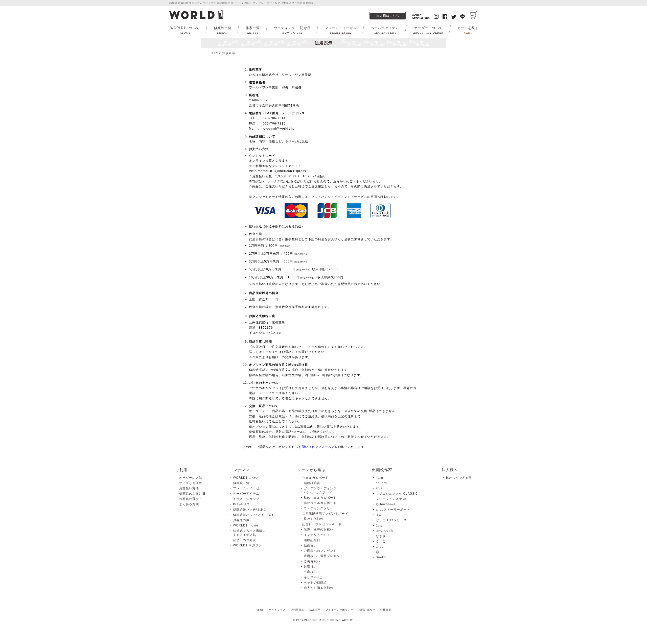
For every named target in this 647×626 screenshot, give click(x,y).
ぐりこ (381, 541)
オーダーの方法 (190, 477)
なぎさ (381, 536)
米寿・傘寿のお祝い (318, 529)
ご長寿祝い (312, 561)
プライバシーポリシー (339, 609)
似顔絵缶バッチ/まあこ (250, 509)
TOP (213, 53)
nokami (381, 483)
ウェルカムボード (315, 477)
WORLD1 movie (245, 525)
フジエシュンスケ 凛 (391, 499)
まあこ (381, 515)
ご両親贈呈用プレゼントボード (325, 513)
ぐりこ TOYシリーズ (391, 520)
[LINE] (462, 17)
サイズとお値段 (190, 483)
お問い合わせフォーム (314, 447)
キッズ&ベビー (315, 577)
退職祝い (310, 566)
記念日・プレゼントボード (322, 524)
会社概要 (385, 609)
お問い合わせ (366, 609)
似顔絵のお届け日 (192, 493)
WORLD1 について (247, 477)
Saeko (381, 557)
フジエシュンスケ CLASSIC (397, 493)
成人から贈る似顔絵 (318, 588)
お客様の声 (241, 520)
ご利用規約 (297, 609)
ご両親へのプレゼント (320, 550)
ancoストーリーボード (393, 509)
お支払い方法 (189, 488)
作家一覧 (253, 30)
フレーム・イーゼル (341, 30)
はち (379, 525)
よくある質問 (189, 504)
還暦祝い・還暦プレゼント (323, 556)
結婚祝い (310, 545)
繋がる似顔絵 (314, 519)
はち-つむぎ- (385, 531)
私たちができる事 (459, 477)
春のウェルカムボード (320, 503)
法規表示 (314, 609)
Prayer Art (241, 504)
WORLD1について (185, 30)
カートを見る (468, 30)
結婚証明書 (312, 483)
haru (379, 477)
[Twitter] (453, 17)
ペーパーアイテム (385, 30)
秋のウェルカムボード (320, 497)
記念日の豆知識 (244, 540)
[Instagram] (436, 17)
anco (380, 546)
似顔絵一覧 (223, 30)
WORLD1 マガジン (247, 545)
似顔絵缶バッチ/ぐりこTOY (253, 515)
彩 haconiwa (386, 504)
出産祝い (310, 572)
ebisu (380, 488)
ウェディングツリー (318, 508)
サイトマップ (277, 609)
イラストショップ (246, 499)
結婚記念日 (312, 540)
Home (260, 609)
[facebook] (445, 17)
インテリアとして (317, 535)
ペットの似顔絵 (315, 582)
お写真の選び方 (190, 499)
